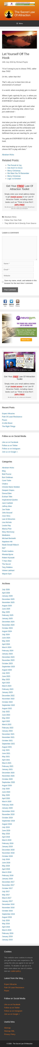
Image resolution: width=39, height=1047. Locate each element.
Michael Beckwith (9, 538)
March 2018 (6, 872)
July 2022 (6, 712)
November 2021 (8, 737)
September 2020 (8, 782)
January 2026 (7, 596)
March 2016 (6, 930)
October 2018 (7, 856)
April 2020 (6, 798)
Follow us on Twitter (10, 445)
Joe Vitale (6, 509)
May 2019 (6, 834)
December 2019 (8, 811)
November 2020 (8, 776)
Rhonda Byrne (7, 554)
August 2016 (7, 917)
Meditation (6, 535)
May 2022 (6, 718)
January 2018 (7, 879)
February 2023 (7, 689)
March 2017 (6, 898)
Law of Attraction (8, 519)
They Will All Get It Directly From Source (20, 223)
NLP (3, 548)
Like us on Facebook (10, 442)
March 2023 (6, 686)
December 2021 (8, 734)
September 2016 (8, 914)
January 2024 (7, 654)
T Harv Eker (7, 561)
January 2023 (7, 692)
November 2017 (8, 885)
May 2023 (6, 679)
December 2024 (8, 622)
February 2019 (7, 843)
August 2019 (7, 824)
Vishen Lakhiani (8, 570)
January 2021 (7, 769)
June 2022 (6, 715)
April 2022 (6, 721)
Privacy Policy (9, 1034)
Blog (4, 471)
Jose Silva (6, 516)
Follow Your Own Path (13, 220)
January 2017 (7, 901)
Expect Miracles (8, 414)
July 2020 (6, 789)
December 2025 (8, 599)
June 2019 (6, 831)
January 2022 (7, 731)
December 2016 (8, 904)
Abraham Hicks (8, 155)
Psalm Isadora (7, 551)
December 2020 (8, 773)
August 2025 (7, 606)
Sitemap (7, 1028)
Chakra (5, 484)
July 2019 (6, 827)
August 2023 (7, 670)
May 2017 (6, 895)
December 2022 (8, 696)
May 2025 (6, 612)
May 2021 (6, 757)
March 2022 (6, 724)
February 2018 (7, 875)
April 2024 (6, 644)
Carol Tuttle (6, 481)
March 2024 (6, 647)
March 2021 (6, 763)
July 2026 (6, 590)
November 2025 (8, 602)
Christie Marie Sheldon (11, 487)
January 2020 (7, 808)
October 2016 (7, 911)
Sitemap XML (9, 1031)
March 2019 (6, 840)
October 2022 (7, 702)
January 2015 (7, 940)
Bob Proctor (6, 474)
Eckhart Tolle (7, 497)
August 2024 (7, 631)
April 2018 (6, 869)
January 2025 (7, 618)
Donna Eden (7, 493)
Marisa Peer (7, 529)
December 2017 (8, 882)
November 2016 (8, 908)
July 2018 (6, 859)
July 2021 (6, 750)
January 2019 (7, 847)
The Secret (6, 564)
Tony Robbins (7, 567)
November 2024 (8, 625)
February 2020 (7, 805)
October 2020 (7, 779)
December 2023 (8, 657)
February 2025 (7, 615)
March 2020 (6, 802)
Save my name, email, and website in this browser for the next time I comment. (20, 282)
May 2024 (6, 641)
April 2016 (6, 927)
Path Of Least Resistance (12, 417)
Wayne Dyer (7, 574)
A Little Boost (7, 423)
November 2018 (8, 853)
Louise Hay (6, 526)
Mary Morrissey (8, 532)
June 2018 (6, 863)
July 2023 (6, 673)
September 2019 (8, 821)
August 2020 (7, 786)
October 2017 (7, 888)
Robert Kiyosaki (8, 558)
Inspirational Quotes (10, 500)
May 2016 (6, 924)
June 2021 (6, 753)
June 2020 (6, 792)
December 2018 (8, 850)
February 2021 (7, 766)
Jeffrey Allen (7, 506)
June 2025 (6, 609)
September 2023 (8, 667)
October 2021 (7, 741)
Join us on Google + (10, 452)
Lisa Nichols (7, 522)
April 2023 (6, 683)
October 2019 (7, 818)
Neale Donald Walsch (10, 545)
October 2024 (7, 628)
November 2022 (8, 699)
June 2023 (6, 676)
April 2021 (6, 760)
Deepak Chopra (8, 490)
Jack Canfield (7, 503)
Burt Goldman (7, 477)
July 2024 (6, 635)
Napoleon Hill (7, 542)
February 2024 (7, 651)
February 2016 (7, 933)
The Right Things (8, 426)
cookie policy (16, 971)
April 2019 (6, 837)
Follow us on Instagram (11, 449)
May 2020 (6, 795)
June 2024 (6, 638)
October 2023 (7, 663)
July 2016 (6, 920)
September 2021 (8, 744)
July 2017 (6, 891)
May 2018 (6, 866)
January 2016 (7, 936)
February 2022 (7, 728)
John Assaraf (7, 513)
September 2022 (8, 705)
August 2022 (7, 708)
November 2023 (8, 660)
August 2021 (7, 747)
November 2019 (8, 814)
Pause (4, 420)
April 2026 (6, 593)
